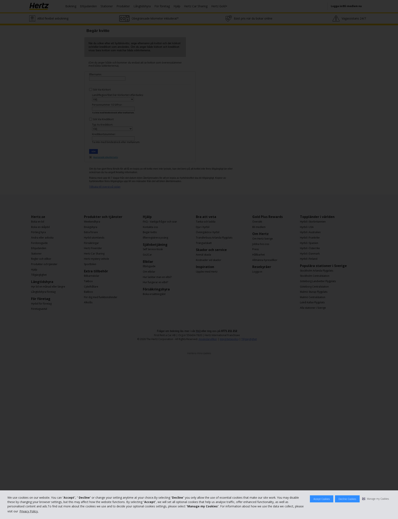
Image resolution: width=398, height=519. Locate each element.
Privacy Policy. (28, 511)
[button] (375, 498)
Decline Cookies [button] (347, 499)
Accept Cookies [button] (321, 499)
